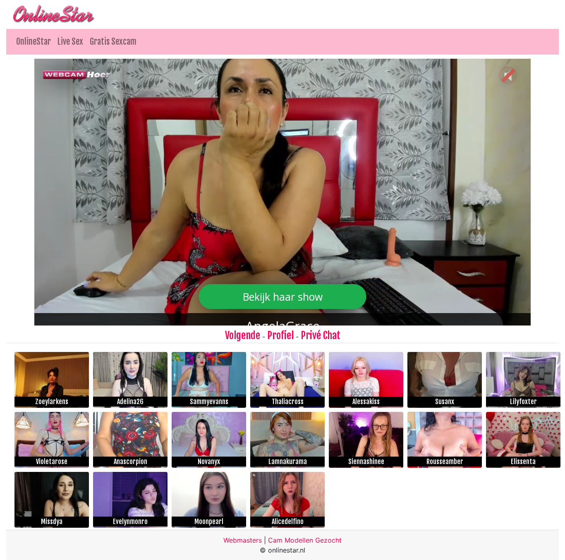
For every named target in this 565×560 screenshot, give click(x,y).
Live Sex (70, 41)
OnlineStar (33, 41)
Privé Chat (320, 335)
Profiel (280, 335)
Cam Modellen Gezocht (305, 540)
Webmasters (242, 540)
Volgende (242, 335)
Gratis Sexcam (113, 41)
